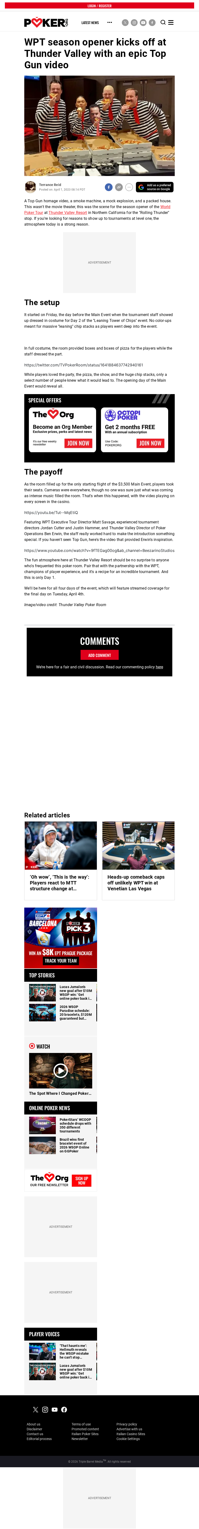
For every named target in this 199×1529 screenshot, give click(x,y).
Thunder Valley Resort (68, 212)
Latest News (90, 22)
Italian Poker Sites (85, 1434)
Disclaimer (34, 1429)
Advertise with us (129, 1429)
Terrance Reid (50, 185)
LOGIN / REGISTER (100, 5)
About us (33, 1424)
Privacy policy (126, 1424)
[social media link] (125, 22)
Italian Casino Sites (130, 1434)
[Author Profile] (30, 187)
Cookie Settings (128, 1439)
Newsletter (80, 1439)
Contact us (35, 1434)
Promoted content (85, 1429)
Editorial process (39, 1439)
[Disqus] (99, 742)
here (159, 667)
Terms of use (81, 1424)
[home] (46, 22)
